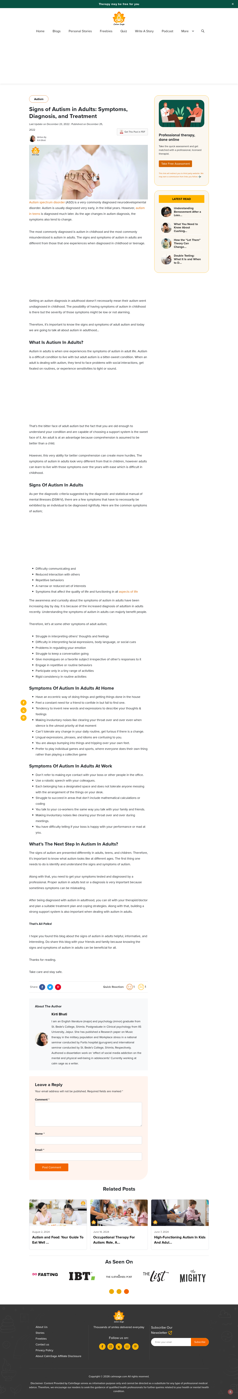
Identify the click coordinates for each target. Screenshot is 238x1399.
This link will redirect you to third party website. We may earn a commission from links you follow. (181, 175)
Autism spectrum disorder (47, 202)
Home (40, 31)
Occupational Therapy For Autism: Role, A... (114, 1240)
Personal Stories (80, 31)
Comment (42, 1099)
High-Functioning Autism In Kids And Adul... (179, 1240)
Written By (41, 137)
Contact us (42, 1344)
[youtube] (127, 1346)
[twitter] (24, 710)
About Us (41, 1327)
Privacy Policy (44, 1350)
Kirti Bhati (41, 140)
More (185, 31)
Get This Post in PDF (135, 132)
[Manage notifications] (230, 1391)
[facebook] (24, 703)
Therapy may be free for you (119, 4)
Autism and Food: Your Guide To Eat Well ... (57, 1240)
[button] (111, 1292)
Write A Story (144, 31)
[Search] (202, 31)
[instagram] (110, 1346)
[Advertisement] (119, 61)
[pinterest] (24, 718)
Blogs (57, 31)
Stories (40, 1333)
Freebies (106, 31)
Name (40, 1134)
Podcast (167, 31)
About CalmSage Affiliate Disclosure (58, 1356)
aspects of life (128, 591)
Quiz (123, 31)
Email (39, 1150)
